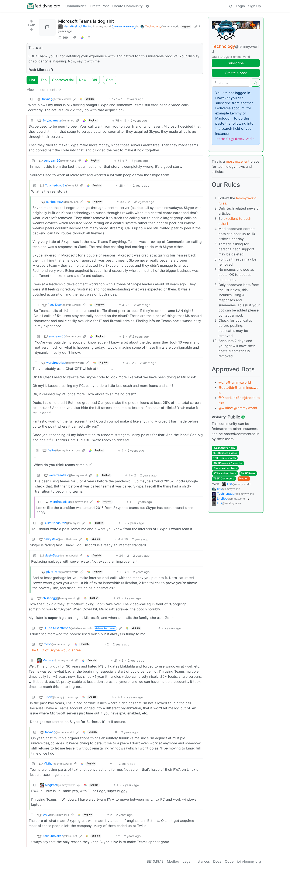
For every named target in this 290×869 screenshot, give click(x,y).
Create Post (99, 6)
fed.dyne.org (47, 5)
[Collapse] (31, 99)
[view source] (89, 37)
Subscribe (236, 63)
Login (240, 6)
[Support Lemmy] (147, 6)
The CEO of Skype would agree (55, 650)
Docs (217, 861)
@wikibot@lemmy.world (237, 408)
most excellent (237, 161)
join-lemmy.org (249, 861)
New (82, 80)
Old (94, 80)
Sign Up (254, 6)
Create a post (236, 73)
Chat (110, 80)
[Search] (230, 6)
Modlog (243, 478)
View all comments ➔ (44, 89)
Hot (32, 80)
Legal (187, 861)
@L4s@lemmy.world (234, 382)
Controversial (63, 80)
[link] (74, 37)
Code (229, 861)
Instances (202, 861)
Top (44, 80)
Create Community (127, 6)
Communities (75, 6)
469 (65, 37)
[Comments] (47, 27)
